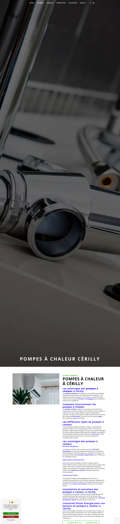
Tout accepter (11, 513)
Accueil (31, 3)
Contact (83, 3)
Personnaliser (11, 520)
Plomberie (40, 3)
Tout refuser (11, 516)
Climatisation (61, 3)
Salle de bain (73, 3)
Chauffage (50, 3)
